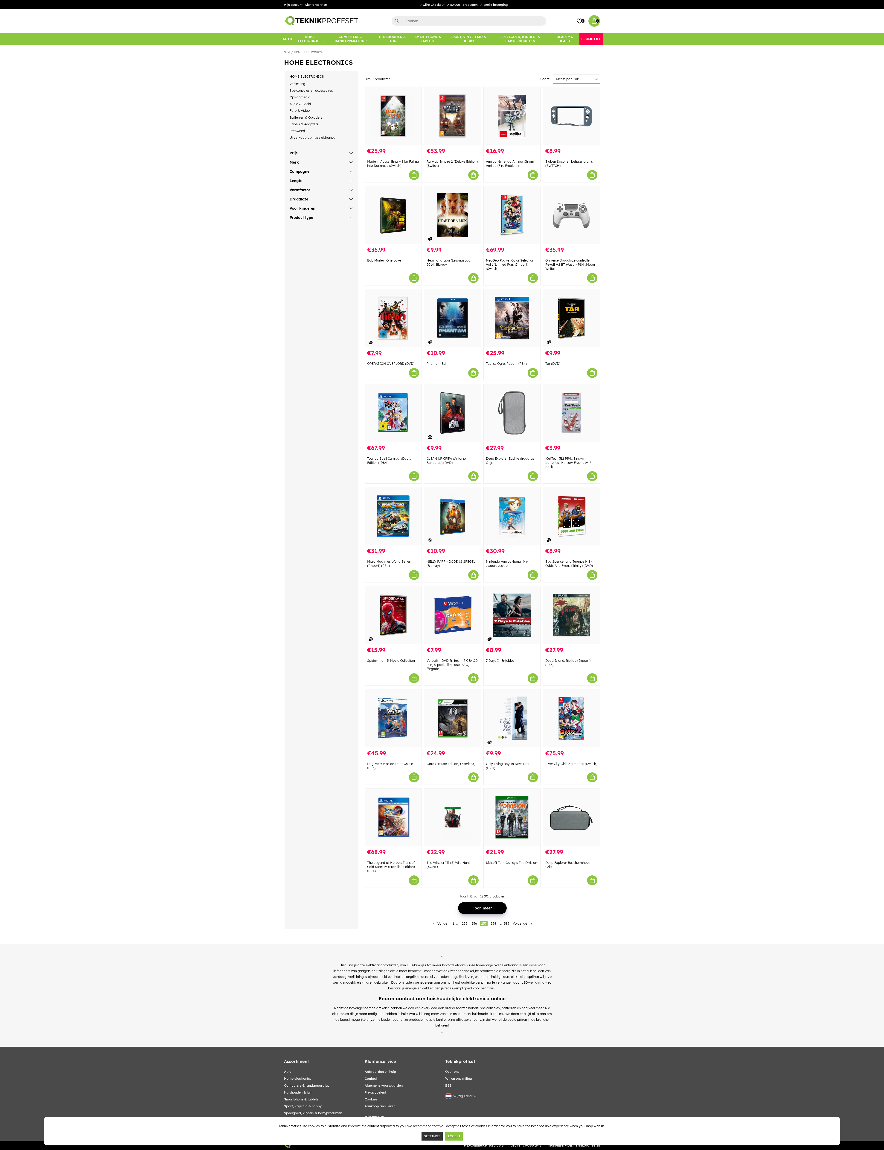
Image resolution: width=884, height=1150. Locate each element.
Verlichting (297, 84)
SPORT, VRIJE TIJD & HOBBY (303, 1106)
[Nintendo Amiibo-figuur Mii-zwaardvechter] (512, 516)
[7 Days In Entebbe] (512, 615)
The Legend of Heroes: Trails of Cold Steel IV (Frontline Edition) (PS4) (391, 867)
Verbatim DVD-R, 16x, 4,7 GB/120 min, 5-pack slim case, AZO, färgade (452, 665)
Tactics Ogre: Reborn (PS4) (506, 364)
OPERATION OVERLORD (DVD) (390, 364)
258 (493, 923)
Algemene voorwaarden (384, 1085)
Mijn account (293, 4)
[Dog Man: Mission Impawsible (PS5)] (393, 718)
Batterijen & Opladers (306, 117)
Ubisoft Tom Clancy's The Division (511, 863)
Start (287, 52)
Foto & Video (300, 111)
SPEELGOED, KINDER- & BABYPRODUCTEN (313, 1113)
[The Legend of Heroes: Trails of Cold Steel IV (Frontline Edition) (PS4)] (393, 817)
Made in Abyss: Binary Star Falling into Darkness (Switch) (393, 163)
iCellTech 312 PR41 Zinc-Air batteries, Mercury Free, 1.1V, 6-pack (569, 462)
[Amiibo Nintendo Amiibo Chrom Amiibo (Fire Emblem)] (512, 116)
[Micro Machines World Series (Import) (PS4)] (393, 516)
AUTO (287, 1072)
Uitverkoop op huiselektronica (312, 137)
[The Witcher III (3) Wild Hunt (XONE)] (452, 817)
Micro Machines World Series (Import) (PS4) (389, 563)
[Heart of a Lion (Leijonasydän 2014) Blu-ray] (452, 215)
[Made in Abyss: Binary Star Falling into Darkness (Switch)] (393, 116)
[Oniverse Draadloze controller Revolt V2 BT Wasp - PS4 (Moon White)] (571, 215)
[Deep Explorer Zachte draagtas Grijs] (512, 413)
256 (474, 923)
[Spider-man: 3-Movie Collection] (393, 615)
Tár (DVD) (552, 364)
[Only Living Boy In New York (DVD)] (512, 718)
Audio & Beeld (300, 104)
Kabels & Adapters (304, 124)
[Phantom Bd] (452, 318)
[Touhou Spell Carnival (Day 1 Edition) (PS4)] (393, 413)
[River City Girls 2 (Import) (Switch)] (571, 718)
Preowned (297, 131)
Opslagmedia (300, 97)
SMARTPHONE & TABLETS (301, 1099)
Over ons (452, 1072)
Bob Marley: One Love (384, 260)
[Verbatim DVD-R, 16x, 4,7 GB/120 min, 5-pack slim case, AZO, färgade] (452, 615)
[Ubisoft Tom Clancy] (512, 817)
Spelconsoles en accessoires (311, 90)
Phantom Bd (436, 364)
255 (464, 923)
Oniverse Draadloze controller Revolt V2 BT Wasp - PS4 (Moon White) (570, 264)
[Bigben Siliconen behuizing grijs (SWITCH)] (571, 116)
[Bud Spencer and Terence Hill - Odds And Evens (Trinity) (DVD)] (571, 516)
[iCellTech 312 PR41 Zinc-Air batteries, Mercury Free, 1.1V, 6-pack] (571, 413)
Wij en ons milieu (458, 1078)
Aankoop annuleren (380, 1106)
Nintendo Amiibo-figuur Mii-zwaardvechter (507, 563)
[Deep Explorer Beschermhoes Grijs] (571, 817)
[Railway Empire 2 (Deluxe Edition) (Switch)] (452, 116)
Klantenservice (316, 4)
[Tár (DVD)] (571, 318)
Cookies (371, 1099)
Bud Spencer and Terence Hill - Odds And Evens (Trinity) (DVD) (569, 563)
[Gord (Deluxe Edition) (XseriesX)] (452, 718)
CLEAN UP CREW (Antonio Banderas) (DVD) (446, 460)
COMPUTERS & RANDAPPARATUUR (307, 1085)
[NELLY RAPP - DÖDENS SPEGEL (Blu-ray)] (452, 516)
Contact (371, 1078)
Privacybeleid (375, 1092)
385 (506, 923)
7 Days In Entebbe (500, 661)
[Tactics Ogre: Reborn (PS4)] (512, 318)
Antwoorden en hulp (380, 1072)
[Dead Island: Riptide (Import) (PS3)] (571, 615)
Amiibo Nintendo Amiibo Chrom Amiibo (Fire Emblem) (510, 163)
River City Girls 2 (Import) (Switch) (571, 764)
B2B (448, 1085)
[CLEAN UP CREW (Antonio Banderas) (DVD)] (452, 413)
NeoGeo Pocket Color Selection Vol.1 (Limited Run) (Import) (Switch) (510, 264)
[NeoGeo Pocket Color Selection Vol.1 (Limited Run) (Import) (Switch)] (512, 215)
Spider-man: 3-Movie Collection (391, 661)
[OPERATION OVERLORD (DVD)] (393, 318)
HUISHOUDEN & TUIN (298, 1092)
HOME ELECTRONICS (308, 52)
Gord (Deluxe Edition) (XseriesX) (451, 764)
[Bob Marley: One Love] (393, 215)
